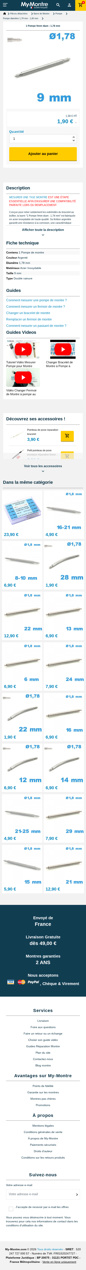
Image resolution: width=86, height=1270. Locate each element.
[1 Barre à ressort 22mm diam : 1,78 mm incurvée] (22, 712)
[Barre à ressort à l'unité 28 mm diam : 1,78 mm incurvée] (64, 560)
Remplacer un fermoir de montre (29, 319)
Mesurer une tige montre (28, 197)
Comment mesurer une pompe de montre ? (36, 300)
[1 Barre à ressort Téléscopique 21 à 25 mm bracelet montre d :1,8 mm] (22, 814)
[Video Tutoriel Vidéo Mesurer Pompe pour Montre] (23, 349)
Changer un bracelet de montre (28, 313)
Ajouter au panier (43, 154)
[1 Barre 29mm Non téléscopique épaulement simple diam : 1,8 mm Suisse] (64, 814)
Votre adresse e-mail (19, 1185)
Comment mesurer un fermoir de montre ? (35, 306)
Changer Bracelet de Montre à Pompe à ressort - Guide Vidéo (60, 366)
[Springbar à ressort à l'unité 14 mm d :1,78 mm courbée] (64, 763)
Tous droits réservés (50, 1249)
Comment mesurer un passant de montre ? (36, 325)
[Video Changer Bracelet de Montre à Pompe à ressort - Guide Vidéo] (63, 349)
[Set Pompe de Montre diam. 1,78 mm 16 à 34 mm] (22, 510)
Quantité (16, 131)
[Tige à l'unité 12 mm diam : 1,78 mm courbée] (22, 763)
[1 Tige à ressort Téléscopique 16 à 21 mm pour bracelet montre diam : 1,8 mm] (64, 510)
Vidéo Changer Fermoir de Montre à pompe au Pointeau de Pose (21, 394)
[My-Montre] (34, 5)
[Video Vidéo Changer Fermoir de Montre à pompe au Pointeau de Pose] (23, 377)
